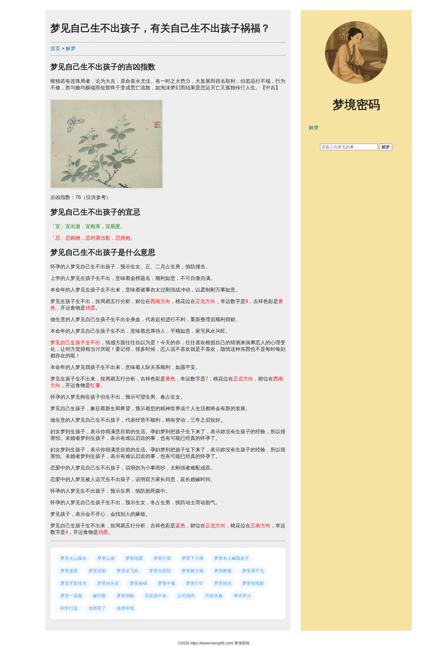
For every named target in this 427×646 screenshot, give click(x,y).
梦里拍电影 (253, 583)
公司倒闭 (186, 595)
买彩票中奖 (156, 595)
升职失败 (214, 595)
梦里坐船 (97, 570)
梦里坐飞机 (127, 570)
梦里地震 (134, 558)
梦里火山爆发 (73, 558)
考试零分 (242, 595)
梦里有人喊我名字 (231, 558)
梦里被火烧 (192, 570)
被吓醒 (99, 595)
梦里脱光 (223, 583)
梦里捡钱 (138, 583)
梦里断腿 (223, 570)
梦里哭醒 (125, 595)
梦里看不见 (253, 570)
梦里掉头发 (108, 583)
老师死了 (97, 608)
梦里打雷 (162, 558)
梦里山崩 (106, 558)
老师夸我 (125, 608)
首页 (55, 48)
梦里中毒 (166, 583)
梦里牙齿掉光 (73, 583)
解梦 (71, 48)
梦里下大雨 (192, 558)
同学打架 (69, 608)
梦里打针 (194, 583)
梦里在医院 (160, 570)
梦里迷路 (69, 570)
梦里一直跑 (71, 595)
